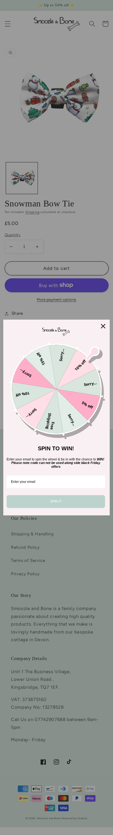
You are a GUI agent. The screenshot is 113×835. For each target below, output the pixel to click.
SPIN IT (55, 501)
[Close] (103, 326)
